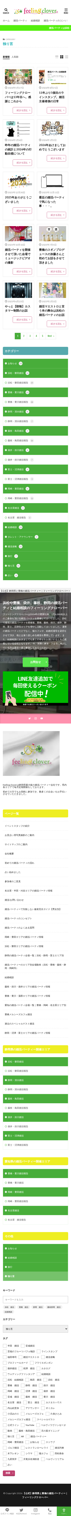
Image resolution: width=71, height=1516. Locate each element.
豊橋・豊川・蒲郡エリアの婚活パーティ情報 (27, 995)
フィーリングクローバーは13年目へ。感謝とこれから (18, 97)
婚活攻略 (15, 546)
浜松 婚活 (9, 1307)
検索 (8, 1472)
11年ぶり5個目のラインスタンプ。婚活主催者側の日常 (52, 97)
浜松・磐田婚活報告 (20, 382)
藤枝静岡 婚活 (54, 1307)
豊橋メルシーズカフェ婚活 (18, 1014)
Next (50, 336)
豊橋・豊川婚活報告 (20, 401)
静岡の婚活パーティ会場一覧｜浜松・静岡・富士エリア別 (34, 955)
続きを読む (22, 110)
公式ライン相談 (7, 1513)
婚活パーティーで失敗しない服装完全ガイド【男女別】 (33, 909)
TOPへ (64, 1513)
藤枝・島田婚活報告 (20, 440)
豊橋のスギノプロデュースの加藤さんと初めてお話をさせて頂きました (52, 256)
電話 (50, 1513)
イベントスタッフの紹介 (17, 825)
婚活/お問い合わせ (14, 899)
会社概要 (9, 853)
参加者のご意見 (13, 881)
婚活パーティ (20, 20)
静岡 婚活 (38, 1307)
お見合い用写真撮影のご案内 (19, 835)
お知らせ (15, 363)
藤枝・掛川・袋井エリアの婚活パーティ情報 (27, 986)
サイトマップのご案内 (16, 844)
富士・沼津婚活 (18, 469)
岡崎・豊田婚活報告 (20, 498)
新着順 (6, 56)
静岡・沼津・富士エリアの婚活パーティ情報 (27, 1032)
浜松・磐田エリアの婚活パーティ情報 (24, 946)
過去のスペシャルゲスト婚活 (19, 1023)
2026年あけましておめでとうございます (52, 147)
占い (12, 575)
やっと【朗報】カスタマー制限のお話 (17, 308)
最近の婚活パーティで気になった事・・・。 (52, 201)
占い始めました (13, 872)
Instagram (35, 1513)
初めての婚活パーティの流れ (19, 862)
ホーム (6, 20)
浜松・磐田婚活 (18, 373)
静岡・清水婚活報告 (20, 421)
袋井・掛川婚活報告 (20, 459)
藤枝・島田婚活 (18, 430)
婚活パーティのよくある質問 (19, 927)
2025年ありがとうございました (18, 199)
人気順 (15, 56)
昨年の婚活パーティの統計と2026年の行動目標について (18, 149)
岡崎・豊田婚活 (18, 488)
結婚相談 (35, 20)
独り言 (14, 565)
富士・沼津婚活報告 (20, 479)
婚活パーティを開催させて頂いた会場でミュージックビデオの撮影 (17, 256)
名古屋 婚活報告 (19, 517)
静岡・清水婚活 (18, 411)
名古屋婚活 (15, 507)
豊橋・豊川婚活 (18, 392)
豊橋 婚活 (23, 1307)
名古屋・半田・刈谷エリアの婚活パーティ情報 (28, 890)
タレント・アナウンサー (22, 536)
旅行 (12, 556)
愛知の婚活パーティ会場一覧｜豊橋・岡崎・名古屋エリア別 (35, 1005)
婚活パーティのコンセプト (57, 20)
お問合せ (35, 661)
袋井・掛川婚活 (18, 450)
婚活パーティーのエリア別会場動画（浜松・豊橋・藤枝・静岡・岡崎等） (35, 966)
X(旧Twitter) (21, 1513)
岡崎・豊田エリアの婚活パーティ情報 (24, 936)
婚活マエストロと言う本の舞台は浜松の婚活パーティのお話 (52, 310)
